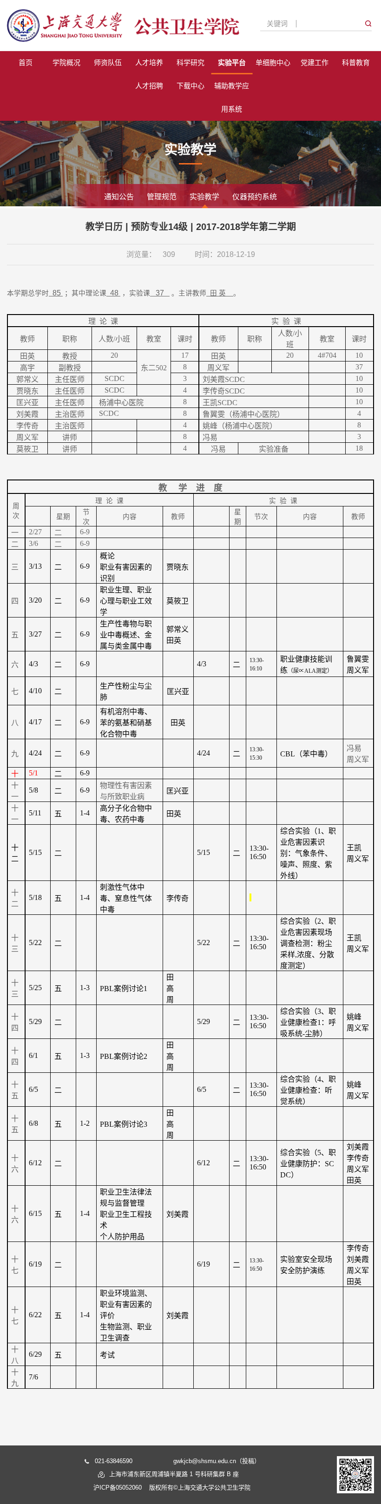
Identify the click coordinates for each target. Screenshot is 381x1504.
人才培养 (149, 62)
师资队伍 (108, 62)
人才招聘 (149, 86)
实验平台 (232, 62)
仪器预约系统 (254, 197)
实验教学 (204, 197)
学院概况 (66, 62)
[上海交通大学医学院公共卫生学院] (123, 25)
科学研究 (190, 62)
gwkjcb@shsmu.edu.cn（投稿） (216, 1461)
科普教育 (356, 62)
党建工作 (314, 62)
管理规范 (162, 197)
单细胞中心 (273, 62)
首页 (26, 62)
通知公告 (119, 197)
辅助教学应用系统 (231, 97)
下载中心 (190, 86)
